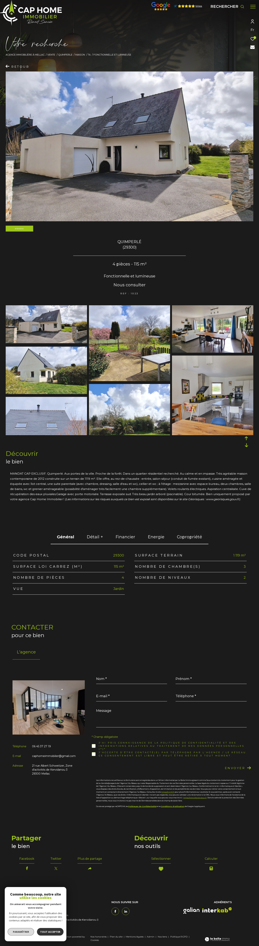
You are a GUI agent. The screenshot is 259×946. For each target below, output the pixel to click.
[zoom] (46, 342)
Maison (80, 54)
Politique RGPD (179, 936)
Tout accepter (50, 931)
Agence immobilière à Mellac (25, 54)
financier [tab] (125, 536)
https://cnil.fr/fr (167, 792)
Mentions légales (135, 936)
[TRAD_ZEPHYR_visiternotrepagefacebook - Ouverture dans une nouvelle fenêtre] (115, 911)
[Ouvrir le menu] (253, 6)
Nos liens (163, 936)
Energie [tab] (156, 536)
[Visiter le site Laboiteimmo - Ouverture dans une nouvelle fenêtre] (217, 939)
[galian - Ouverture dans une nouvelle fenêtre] (191, 910)
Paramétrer (21, 931)
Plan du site (116, 936)
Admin (151, 936)
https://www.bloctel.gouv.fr (195, 798)
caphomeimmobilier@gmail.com (54, 756)
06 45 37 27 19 (41, 746)
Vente (51, 54)
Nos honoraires (98, 936)
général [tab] (65, 536)
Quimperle (65, 54)
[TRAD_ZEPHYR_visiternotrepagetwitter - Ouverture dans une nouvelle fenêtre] (126, 911)
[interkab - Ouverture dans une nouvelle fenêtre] (217, 909)
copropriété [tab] (189, 536)
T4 (89, 54)
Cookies (94, 940)
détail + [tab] (95, 536)
